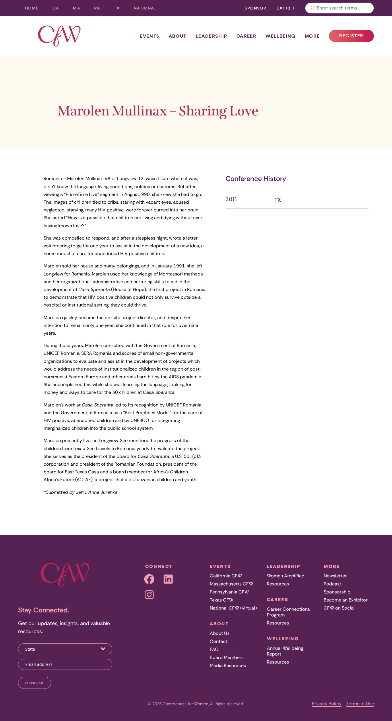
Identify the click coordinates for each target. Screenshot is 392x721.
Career (246, 36)
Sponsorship (337, 592)
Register (356, 37)
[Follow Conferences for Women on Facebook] (149, 579)
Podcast (332, 584)
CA (59, 9)
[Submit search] (312, 8)
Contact (218, 641)
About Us (220, 633)
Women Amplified (285, 576)
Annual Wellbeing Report (285, 651)
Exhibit (286, 8)
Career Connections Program (288, 612)
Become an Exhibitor (346, 600)
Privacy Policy (326, 704)
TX (120, 9)
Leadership (211, 36)
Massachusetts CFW (231, 584)
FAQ (214, 649)
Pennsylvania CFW (229, 592)
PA (100, 9)
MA (80, 9)
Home (32, 8)
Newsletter (335, 576)
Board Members (227, 657)
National (149, 9)
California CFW (226, 576)
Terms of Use (360, 704)
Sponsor (255, 8)
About (178, 36)
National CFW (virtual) (233, 608)
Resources (278, 584)
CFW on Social (339, 608)
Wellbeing (280, 36)
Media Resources (228, 665)
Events (150, 36)
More (312, 36)
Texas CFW (221, 600)
